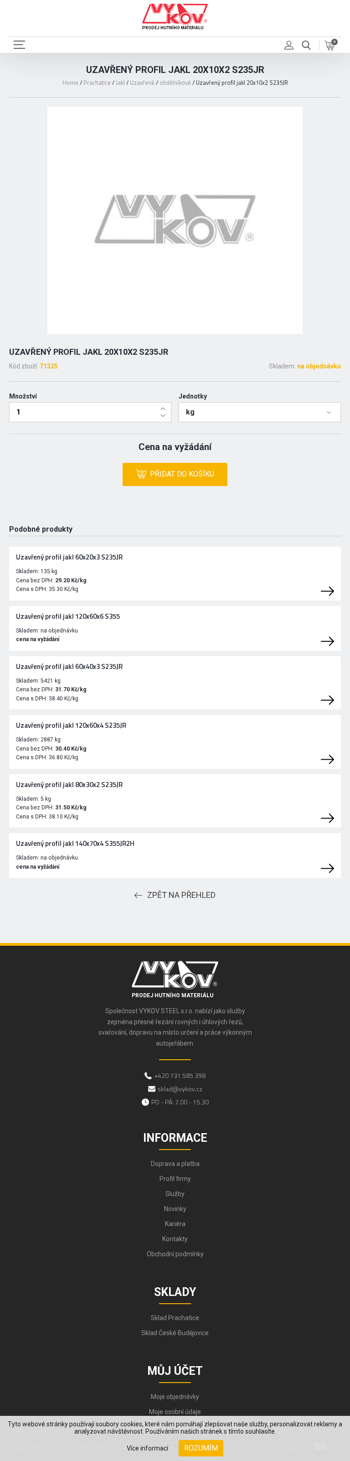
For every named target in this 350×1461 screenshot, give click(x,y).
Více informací (147, 1448)
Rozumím (201, 1448)
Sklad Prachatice (175, 1317)
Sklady (175, 1292)
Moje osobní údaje (175, 1411)
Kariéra (175, 1224)
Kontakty (175, 1239)
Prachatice (97, 82)
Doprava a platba (175, 1163)
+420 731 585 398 (180, 1075)
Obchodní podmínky (175, 1254)
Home (70, 82)
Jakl (120, 82)
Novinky (175, 1208)
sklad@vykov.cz (180, 1088)
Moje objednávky (175, 1396)
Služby (175, 1193)
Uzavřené (142, 82)
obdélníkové (175, 82)
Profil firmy (175, 1178)
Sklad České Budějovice (175, 1333)
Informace (175, 1138)
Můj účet (175, 1371)
